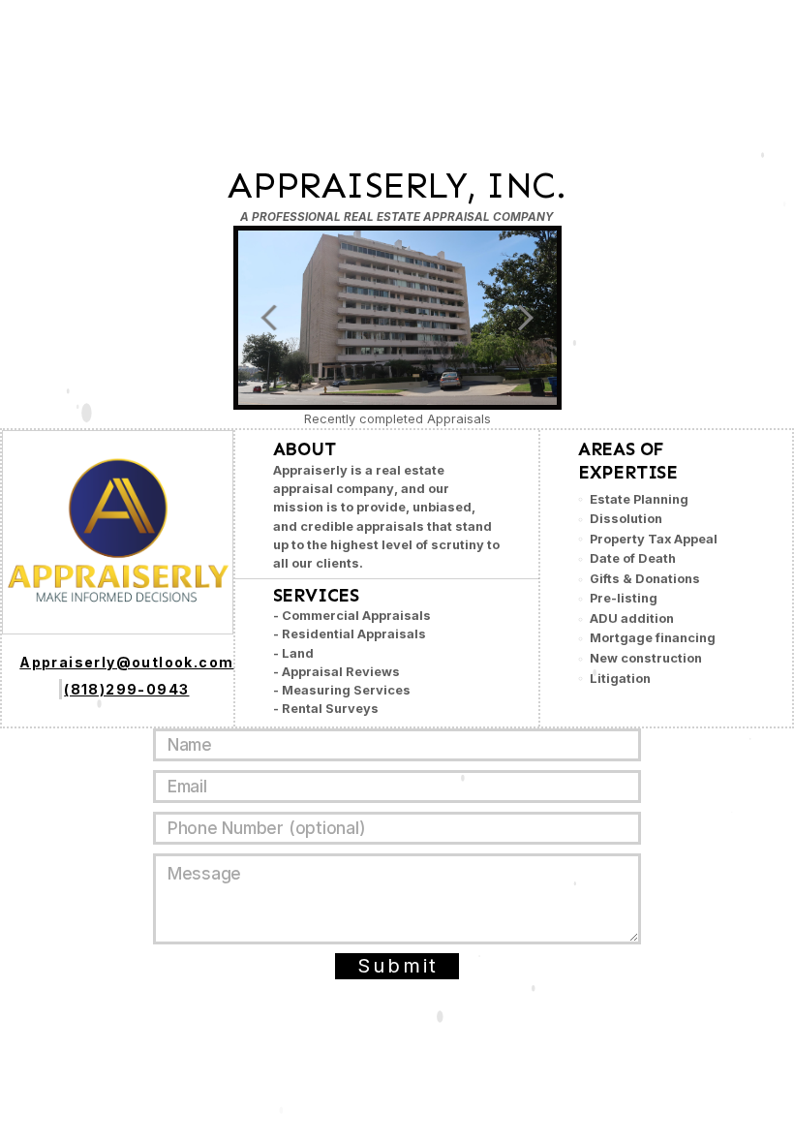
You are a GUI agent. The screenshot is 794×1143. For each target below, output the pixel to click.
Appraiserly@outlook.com (126, 662)
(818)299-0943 (126, 689)
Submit (398, 965)
